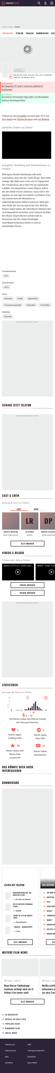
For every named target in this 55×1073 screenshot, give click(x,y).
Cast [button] (19, 509)
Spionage (8, 316)
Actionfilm (8, 298)
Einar (18, 931)
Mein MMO (32, 1062)
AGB (29, 1044)
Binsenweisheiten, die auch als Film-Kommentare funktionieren (22, 896)
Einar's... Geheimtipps (23, 927)
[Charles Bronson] (10, 521)
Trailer (30, 33)
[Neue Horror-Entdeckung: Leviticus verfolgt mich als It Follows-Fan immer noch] (20, 967)
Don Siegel (7, 119)
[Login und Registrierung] (45, 3)
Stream (19, 33)
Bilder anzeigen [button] (27, 592)
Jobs (7, 1056)
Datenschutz (10, 1050)
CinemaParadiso (21, 922)
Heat (48, 901)
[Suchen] (39, 3)
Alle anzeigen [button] (27, 543)
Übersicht (8, 33)
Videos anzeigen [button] (27, 585)
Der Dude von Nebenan (23, 899)
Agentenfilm (33, 298)
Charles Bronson (25, 119)
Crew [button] (36, 509)
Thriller (20, 298)
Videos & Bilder (13, 553)
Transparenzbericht (36, 1050)
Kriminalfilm (45, 305)
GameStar (32, 1056)
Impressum (10, 1044)
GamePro (9, 1062)
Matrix (49, 911)
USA (6, 276)
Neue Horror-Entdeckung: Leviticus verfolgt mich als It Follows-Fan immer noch (19, 989)
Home (4, 27)
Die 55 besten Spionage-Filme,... (23, 905)
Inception (50, 897)
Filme (11, 27)
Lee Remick (43, 119)
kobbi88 (18, 911)
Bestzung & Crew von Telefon (15, 502)
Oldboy (49, 920)
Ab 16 (6, 287)
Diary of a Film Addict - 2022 (23, 916)
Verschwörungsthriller (12, 305)
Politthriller (31, 305)
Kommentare (42, 33)
